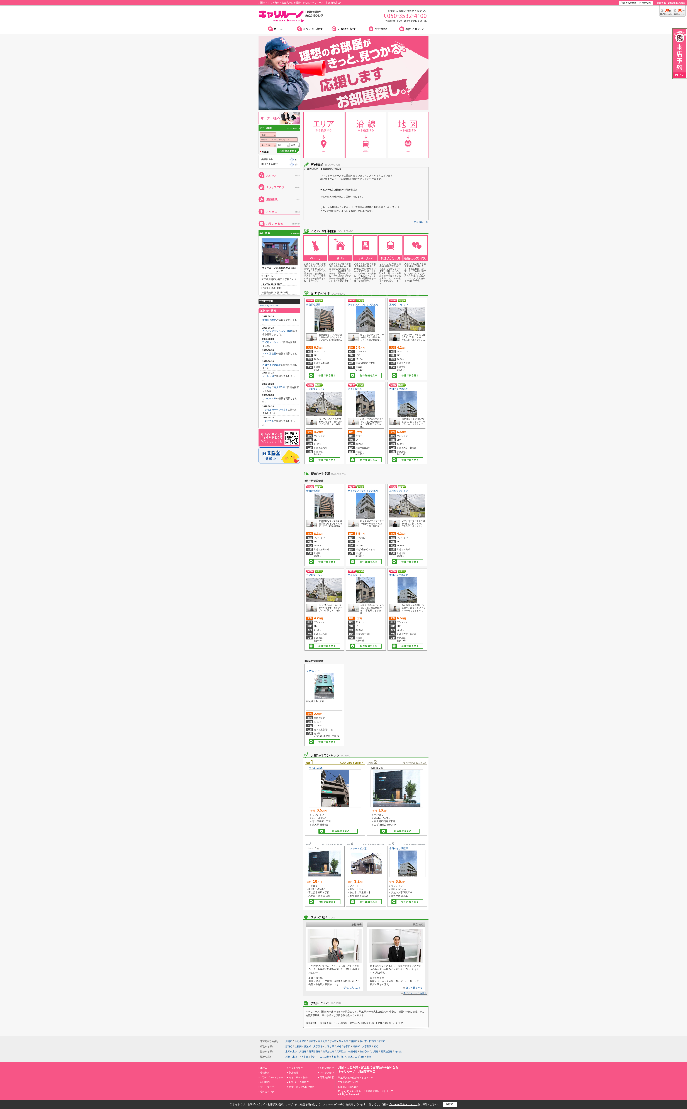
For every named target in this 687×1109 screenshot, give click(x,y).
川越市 (288, 1041)
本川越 (305, 1056)
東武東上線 (291, 1051)
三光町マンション (398, 304)
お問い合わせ (327, 1067)
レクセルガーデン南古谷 (275, 409)
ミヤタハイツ (313, 671)
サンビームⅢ (269, 398)
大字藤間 (366, 1046)
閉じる (449, 1104)
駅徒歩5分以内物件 (299, 1082)
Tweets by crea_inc (269, 305)
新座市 (381, 1041)
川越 (287, 1056)
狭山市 (363, 1041)
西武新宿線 (314, 1051)
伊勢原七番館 (313, 304)
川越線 (302, 1051)
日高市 (372, 1041)
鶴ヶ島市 (343, 1041)
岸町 (339, 1046)
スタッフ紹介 (327, 1072)
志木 (350, 1056)
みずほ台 (359, 1056)
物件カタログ (267, 1091)
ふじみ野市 (300, 1041)
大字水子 (329, 1046)
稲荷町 (356, 1046)
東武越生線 (328, 1051)
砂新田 (347, 1046)
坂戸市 (312, 1041)
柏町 (376, 1046)
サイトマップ (267, 1087)
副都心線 (364, 1051)
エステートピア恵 (357, 848)
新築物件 (293, 1072)
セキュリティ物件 (298, 1077)
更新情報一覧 (421, 222)
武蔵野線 (341, 1051)
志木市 (333, 1041)
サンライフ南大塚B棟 (273, 387)
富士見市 (322, 1041)
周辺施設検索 (327, 1077)
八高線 (374, 1051)
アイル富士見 (355, 389)
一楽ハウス (268, 421)
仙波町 (307, 1046)
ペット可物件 (296, 1067)
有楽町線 (352, 1051)
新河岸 (314, 1056)
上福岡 (298, 1046)
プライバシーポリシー (272, 1077)
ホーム (263, 1067)
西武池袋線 (386, 1051)
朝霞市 (353, 1041)
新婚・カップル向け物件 (302, 1087)
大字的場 (318, 1046)
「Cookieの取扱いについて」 (403, 1104)
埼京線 (398, 1051)
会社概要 (265, 1072)
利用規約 (265, 1082)
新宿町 (288, 1046)
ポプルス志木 (316, 767)
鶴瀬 (369, 1056)
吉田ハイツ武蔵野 (398, 389)
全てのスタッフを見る (415, 993)
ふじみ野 (325, 1056)
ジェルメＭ (268, 376)
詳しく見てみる (352, 987)
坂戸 (343, 1056)
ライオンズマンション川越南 (363, 304)
